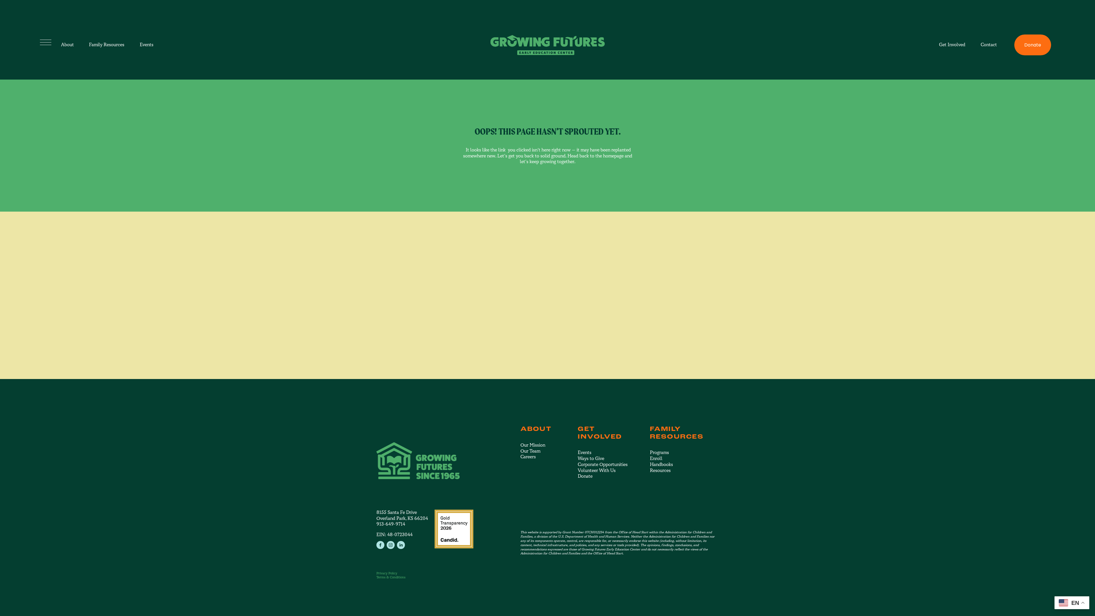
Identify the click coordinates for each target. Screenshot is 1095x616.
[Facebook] (380, 545)
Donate (1032, 45)
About (67, 45)
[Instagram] (391, 545)
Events (146, 45)
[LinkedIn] (401, 545)
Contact (989, 45)
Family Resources (106, 45)
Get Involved (952, 45)
